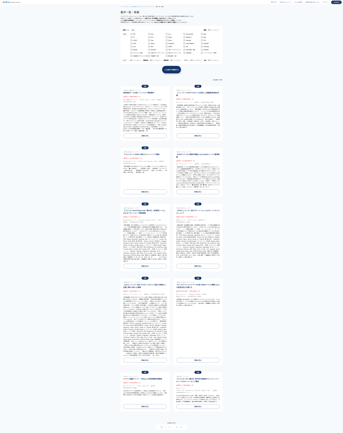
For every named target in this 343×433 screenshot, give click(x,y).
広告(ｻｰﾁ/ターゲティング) (157, 53)
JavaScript (188, 40)
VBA (187, 46)
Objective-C (189, 37)
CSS (204, 40)
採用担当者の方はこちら (312, 2)
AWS (152, 46)
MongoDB (205, 43)
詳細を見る (145, 136)
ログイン (325, 2)
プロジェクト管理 (137, 53)
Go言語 (135, 40)
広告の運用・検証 (190, 49)
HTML (134, 43)
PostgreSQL (171, 43)
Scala (152, 40)
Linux (134, 46)
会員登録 (336, 2)
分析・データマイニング (174, 49)
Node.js (170, 37)
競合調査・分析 (172, 56)
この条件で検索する (171, 70)
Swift (204, 37)
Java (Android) (189, 34)
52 (176, 427)
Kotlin (204, 34)
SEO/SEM (205, 49)
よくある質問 (298, 2)
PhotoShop (206, 46)
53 (181, 427)
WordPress (153, 49)
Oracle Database (190, 43)
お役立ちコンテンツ (285, 2)
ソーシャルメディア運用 (209, 53)
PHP (134, 34)
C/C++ (152, 37)
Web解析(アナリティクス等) (140, 56)
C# (134, 37)
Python (170, 40)
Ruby (152, 34)
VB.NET (170, 46)
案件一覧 (273, 2)
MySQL (152, 43)
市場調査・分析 (155, 56)
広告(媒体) (188, 53)
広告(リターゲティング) (174, 53)
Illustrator (135, 49)
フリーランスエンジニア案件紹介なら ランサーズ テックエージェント (137, 6)
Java (169, 34)
